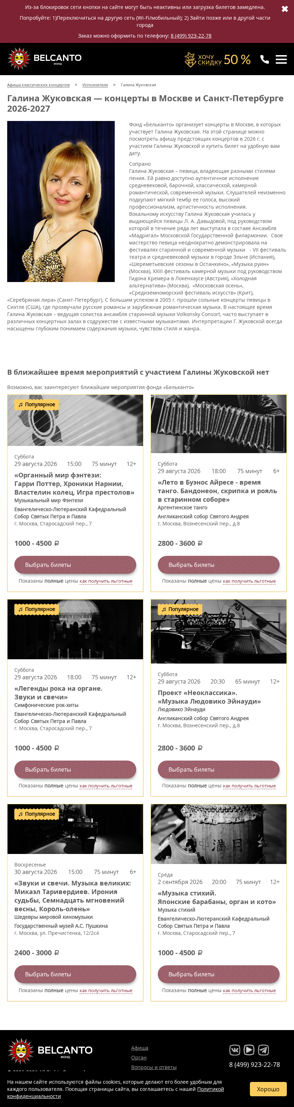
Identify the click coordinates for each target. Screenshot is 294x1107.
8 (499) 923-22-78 (191, 35)
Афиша (139, 1047)
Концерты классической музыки (45, 59)
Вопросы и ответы (154, 1067)
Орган (139, 1057)
